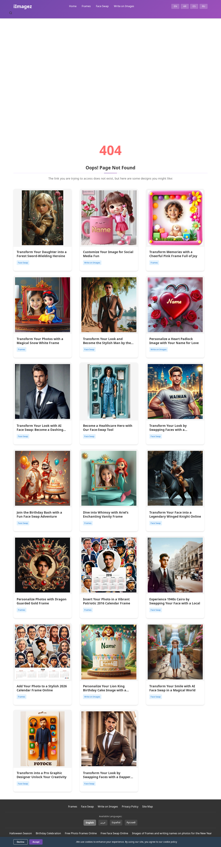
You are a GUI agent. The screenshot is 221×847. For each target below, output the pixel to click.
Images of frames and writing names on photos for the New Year (172, 833)
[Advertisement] (110, 72)
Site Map (147, 806)
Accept (36, 842)
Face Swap (102, 6)
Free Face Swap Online (114, 833)
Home (73, 6)
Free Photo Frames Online (81, 833)
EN (175, 6)
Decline (20, 842)
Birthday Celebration (48, 833)
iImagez (22, 6)
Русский (131, 822)
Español (116, 822)
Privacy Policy (130, 806)
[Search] (11, 13)
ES (194, 6)
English (90, 822)
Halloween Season (20, 833)
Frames (86, 6)
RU (203, 6)
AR (184, 6)
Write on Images (124, 6)
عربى (102, 822)
